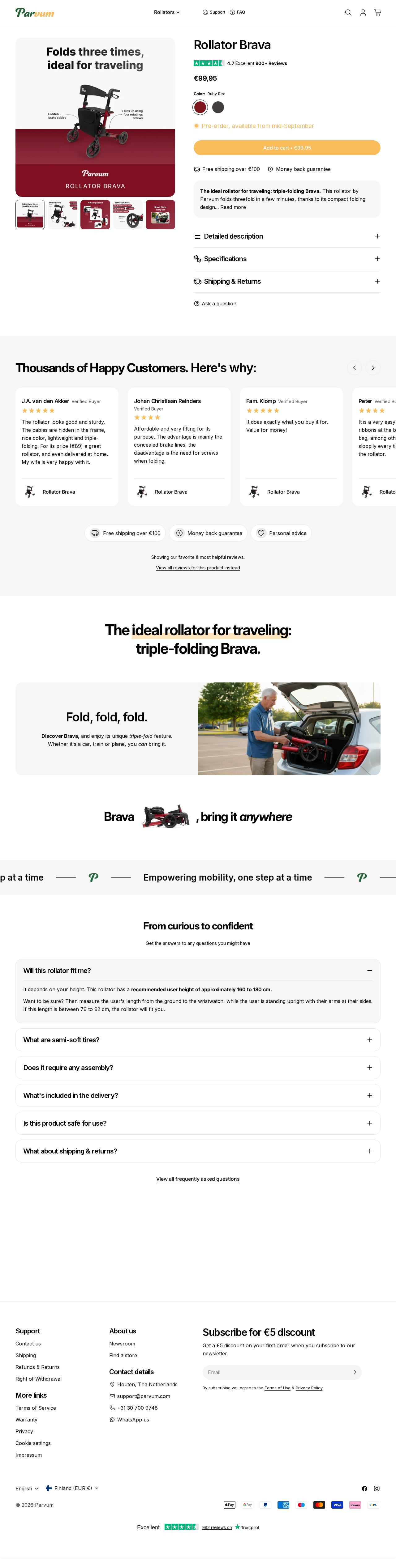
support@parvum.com (143, 1396)
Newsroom (122, 1343)
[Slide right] (164, 117)
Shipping (25, 1355)
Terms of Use (278, 1388)
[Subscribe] (354, 1372)
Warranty (26, 1420)
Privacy (24, 1431)
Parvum (44, 1505)
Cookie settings (33, 1443)
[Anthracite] (218, 107)
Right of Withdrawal (38, 1379)
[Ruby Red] (200, 107)
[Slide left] (26, 117)
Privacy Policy (309, 1388)
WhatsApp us (133, 1420)
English (23, 1488)
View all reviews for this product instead (198, 567)
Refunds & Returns (37, 1367)
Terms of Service (35, 1408)
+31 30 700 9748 (137, 1408)
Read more (233, 207)
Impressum (28, 1455)
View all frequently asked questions (198, 1179)
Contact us (28, 1343)
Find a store (123, 1355)
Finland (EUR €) (73, 1488)
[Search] (348, 12)
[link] (165, 818)
